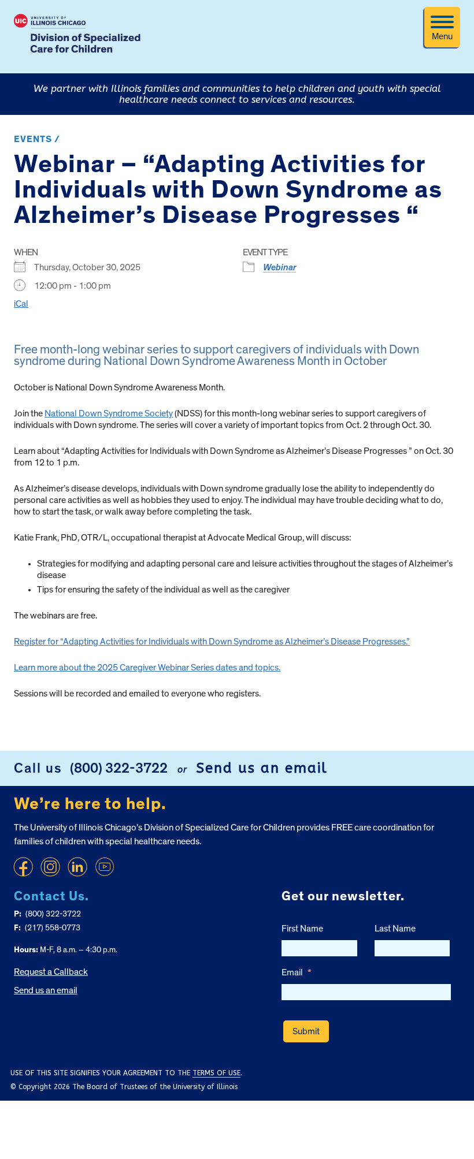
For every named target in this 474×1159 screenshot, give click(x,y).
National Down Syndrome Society (109, 413)
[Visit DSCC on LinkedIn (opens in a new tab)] (77, 867)
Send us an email (262, 768)
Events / (37, 139)
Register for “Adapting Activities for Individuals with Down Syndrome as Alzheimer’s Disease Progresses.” (212, 641)
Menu (442, 36)
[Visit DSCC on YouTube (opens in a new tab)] (104, 867)
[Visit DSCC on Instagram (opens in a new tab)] (50, 867)
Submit (306, 1031)
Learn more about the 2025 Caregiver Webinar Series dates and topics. (147, 667)
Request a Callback (51, 972)
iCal (21, 303)
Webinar (280, 267)
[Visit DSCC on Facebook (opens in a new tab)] (23, 867)
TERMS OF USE (216, 1073)
